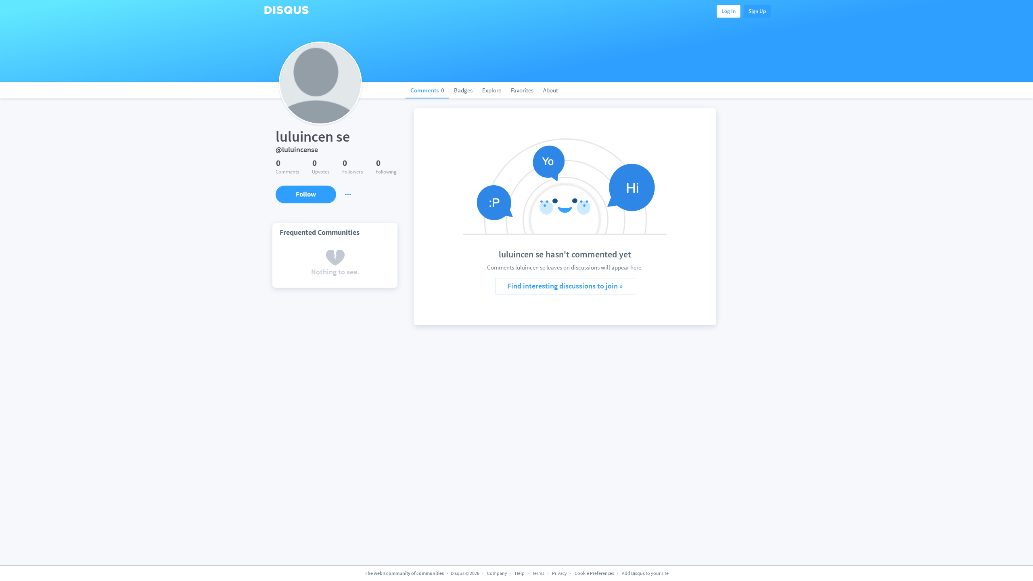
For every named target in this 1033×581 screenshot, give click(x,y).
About (550, 90)
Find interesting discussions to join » (565, 285)
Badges (463, 90)
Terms (538, 573)
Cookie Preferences (595, 573)
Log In (728, 11)
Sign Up (757, 11)
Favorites (522, 90)
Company (497, 573)
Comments (427, 90)
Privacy (559, 573)
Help (520, 573)
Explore (491, 90)
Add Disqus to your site (645, 573)
